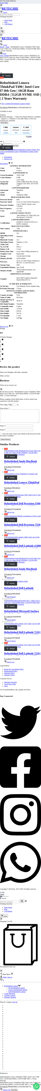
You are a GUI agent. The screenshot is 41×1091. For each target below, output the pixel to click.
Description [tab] (8, 157)
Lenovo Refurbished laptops (17, 990)
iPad (5, 22)
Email (2, 430)
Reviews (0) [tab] (8, 159)
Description (4, 164)
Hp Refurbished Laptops (16, 988)
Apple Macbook (9, 993)
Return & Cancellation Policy (14, 669)
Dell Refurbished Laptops (17, 992)
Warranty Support (10, 997)
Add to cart (7, 1090)
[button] (9, 470)
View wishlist (4, 55)
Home (2, 47)
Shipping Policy (9, 673)
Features (3, 115)
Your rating (4, 405)
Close (5, 916)
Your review (4, 408)
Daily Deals (8, 20)
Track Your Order (10, 684)
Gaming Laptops (9, 995)
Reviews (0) (4, 326)
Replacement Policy (10, 671)
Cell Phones (8, 24)
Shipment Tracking (10, 682)
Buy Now (15, 146)
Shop (7, 47)
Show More (4, 123)
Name (2, 426)
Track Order (4, 3)
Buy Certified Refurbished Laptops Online (16, 104)
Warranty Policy (9, 675)
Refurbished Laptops (11, 986)
